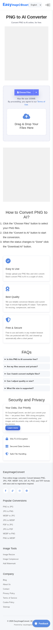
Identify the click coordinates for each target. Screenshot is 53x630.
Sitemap (6, 607)
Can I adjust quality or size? (20, 381)
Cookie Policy (8, 602)
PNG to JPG (8, 507)
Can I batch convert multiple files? (23, 374)
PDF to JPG (8, 525)
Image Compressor (11, 559)
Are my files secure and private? (22, 366)
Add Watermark (9, 563)
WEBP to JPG (9, 516)
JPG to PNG (8, 511)
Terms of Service (10, 598)
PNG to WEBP (9, 538)
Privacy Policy (9, 593)
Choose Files (25, 92)
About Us (7, 584)
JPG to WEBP (9, 520)
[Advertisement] (26, 53)
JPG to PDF (8, 529)
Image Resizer (9, 554)
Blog (5, 580)
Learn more (13, 428)
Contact (6, 589)
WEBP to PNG (9, 534)
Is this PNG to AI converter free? (22, 359)
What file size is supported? (20, 388)
